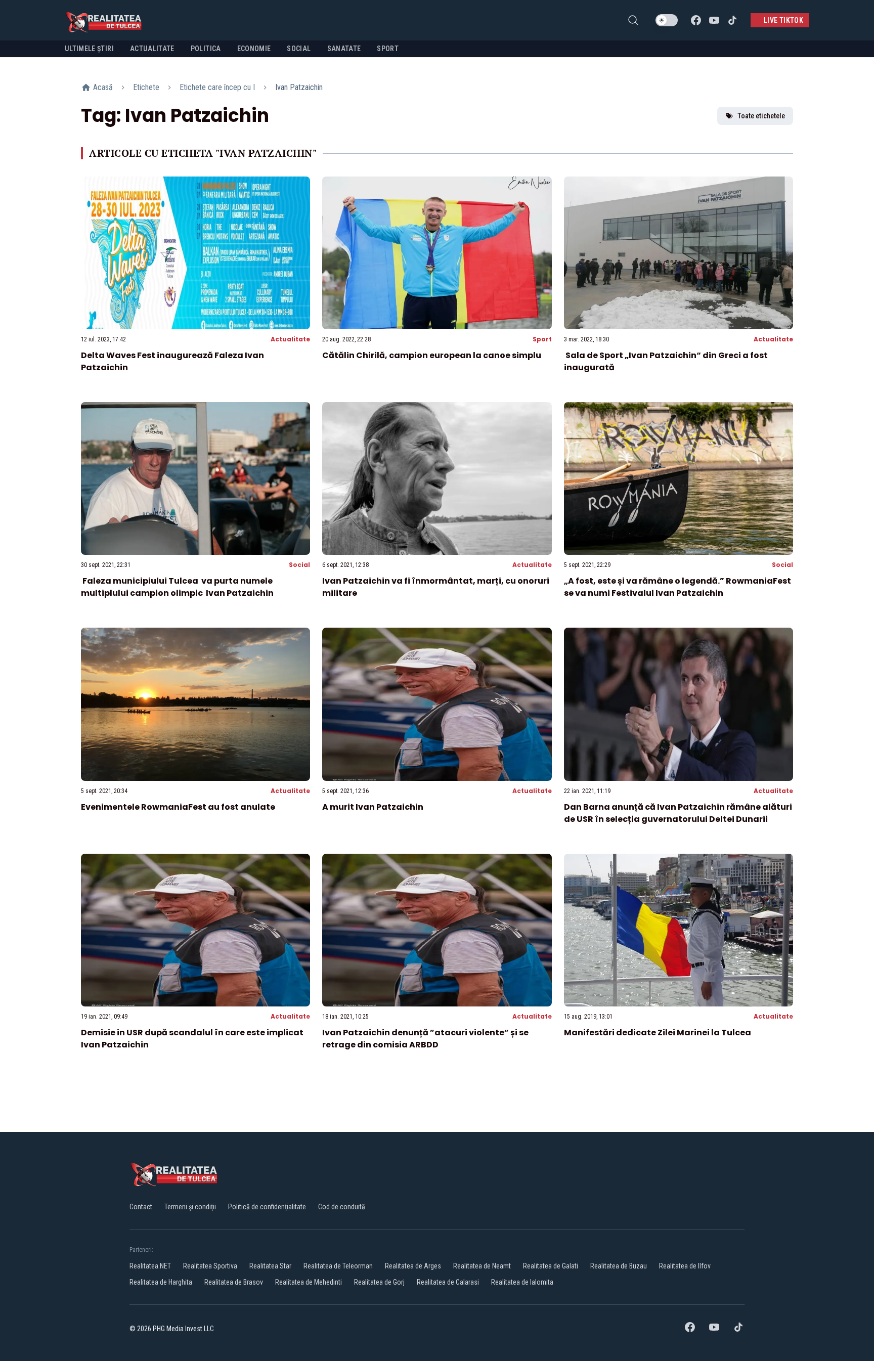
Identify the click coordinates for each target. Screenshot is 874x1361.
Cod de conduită (341, 1207)
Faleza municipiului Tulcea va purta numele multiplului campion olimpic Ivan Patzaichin (177, 587)
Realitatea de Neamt (482, 1266)
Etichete (146, 87)
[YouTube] (714, 20)
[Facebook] (696, 20)
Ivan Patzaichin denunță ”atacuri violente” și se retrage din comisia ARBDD (425, 1038)
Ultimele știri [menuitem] (89, 49)
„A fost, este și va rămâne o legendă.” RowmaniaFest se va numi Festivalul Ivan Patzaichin (677, 587)
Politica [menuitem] (206, 49)
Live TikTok (783, 20)
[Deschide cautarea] (633, 20)
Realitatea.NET (150, 1266)
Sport (542, 339)
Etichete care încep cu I (217, 87)
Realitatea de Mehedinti (308, 1282)
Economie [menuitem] (254, 49)
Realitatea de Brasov (233, 1282)
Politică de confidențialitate (267, 1207)
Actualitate (290, 339)
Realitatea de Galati (550, 1266)
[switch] (667, 20)
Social (299, 564)
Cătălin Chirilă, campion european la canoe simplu (431, 355)
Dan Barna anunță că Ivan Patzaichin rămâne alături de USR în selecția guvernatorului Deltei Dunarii (678, 813)
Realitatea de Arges (413, 1266)
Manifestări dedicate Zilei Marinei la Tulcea (657, 1032)
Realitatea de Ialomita (522, 1282)
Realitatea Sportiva (210, 1266)
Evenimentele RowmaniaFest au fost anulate (178, 807)
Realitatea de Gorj (379, 1282)
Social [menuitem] (299, 49)
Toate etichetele (761, 116)
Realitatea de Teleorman (338, 1266)
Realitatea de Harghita (160, 1282)
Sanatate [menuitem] (344, 49)
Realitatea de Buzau (618, 1266)
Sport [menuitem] (388, 49)
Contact (140, 1207)
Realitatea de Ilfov (685, 1266)
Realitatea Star (270, 1266)
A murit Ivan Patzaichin (372, 807)
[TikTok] (732, 20)
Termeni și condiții (190, 1207)
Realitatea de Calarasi (448, 1282)
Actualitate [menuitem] (152, 49)
